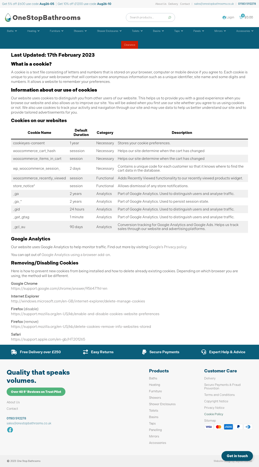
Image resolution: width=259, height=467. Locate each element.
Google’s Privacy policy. (168, 247)
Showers (78, 31)
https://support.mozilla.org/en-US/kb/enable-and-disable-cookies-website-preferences (85, 314)
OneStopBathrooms (47, 17)
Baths (10, 31)
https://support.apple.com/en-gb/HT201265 (48, 339)
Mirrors (218, 31)
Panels (197, 31)
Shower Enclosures (107, 31)
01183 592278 (247, 3)
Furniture (55, 31)
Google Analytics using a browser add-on (76, 255)
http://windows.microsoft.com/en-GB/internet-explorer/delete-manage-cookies (78, 301)
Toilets (135, 31)
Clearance (129, 44)
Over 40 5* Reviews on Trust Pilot (36, 392)
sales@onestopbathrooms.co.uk (214, 3)
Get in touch (237, 456)
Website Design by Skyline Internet (233, 461)
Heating (31, 31)
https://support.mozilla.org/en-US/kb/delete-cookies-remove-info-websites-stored (81, 327)
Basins (157, 31)
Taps (177, 31)
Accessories (243, 31)
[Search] (169, 17)
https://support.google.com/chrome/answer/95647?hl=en (59, 288)
